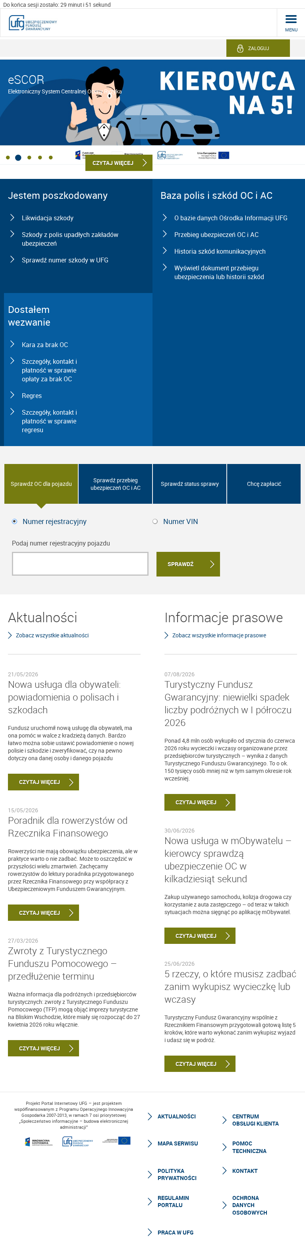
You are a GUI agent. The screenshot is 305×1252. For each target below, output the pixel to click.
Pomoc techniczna (249, 1146)
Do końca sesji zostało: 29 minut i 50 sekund (57, 4)
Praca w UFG (175, 1232)
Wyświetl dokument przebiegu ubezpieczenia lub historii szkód (219, 272)
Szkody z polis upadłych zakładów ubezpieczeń (70, 239)
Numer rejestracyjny (55, 521)
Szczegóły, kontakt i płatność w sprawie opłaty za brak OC (49, 370)
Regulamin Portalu (173, 1201)
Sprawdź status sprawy (190, 483)
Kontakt (245, 1170)
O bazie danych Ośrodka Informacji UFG (231, 218)
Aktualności (177, 1116)
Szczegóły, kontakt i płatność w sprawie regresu (49, 421)
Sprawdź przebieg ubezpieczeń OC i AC (116, 483)
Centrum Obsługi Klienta (255, 1119)
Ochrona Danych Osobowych (249, 1205)
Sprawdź (180, 564)
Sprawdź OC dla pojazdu (41, 483)
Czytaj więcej (34, 782)
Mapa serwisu (178, 1143)
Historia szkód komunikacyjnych (220, 251)
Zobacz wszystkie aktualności (52, 635)
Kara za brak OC (45, 344)
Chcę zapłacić (264, 483)
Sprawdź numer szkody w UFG (65, 260)
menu (291, 30)
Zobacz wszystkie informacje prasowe (219, 635)
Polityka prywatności (177, 1174)
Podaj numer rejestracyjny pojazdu (61, 543)
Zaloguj (258, 48)
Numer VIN (180, 521)
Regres (32, 395)
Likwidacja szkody (47, 218)
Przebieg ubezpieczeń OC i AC (216, 234)
